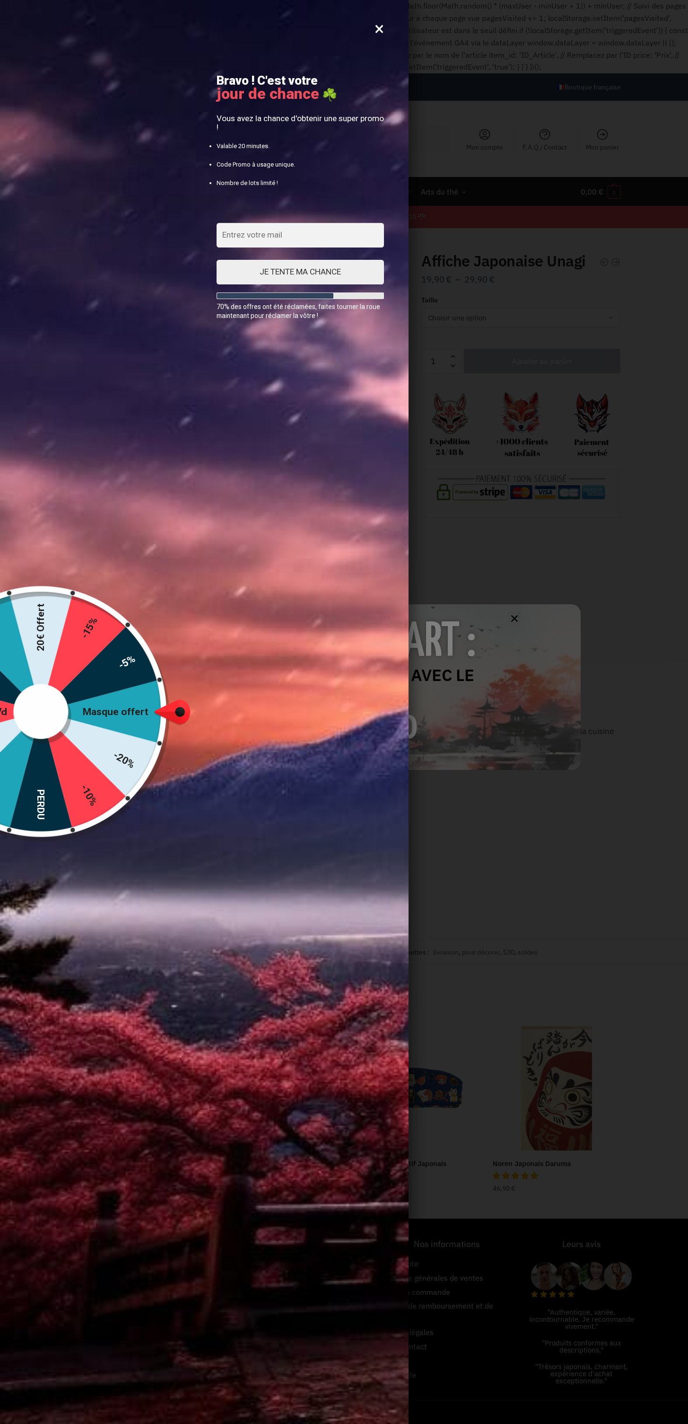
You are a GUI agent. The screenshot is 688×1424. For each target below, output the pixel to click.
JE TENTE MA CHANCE (300, 271)
